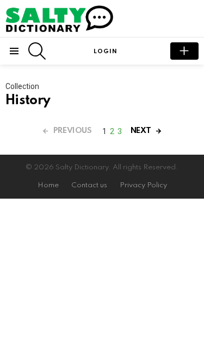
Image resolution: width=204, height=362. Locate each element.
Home (48, 185)
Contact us (89, 185)
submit (184, 51)
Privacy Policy (143, 185)
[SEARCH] (37, 51)
